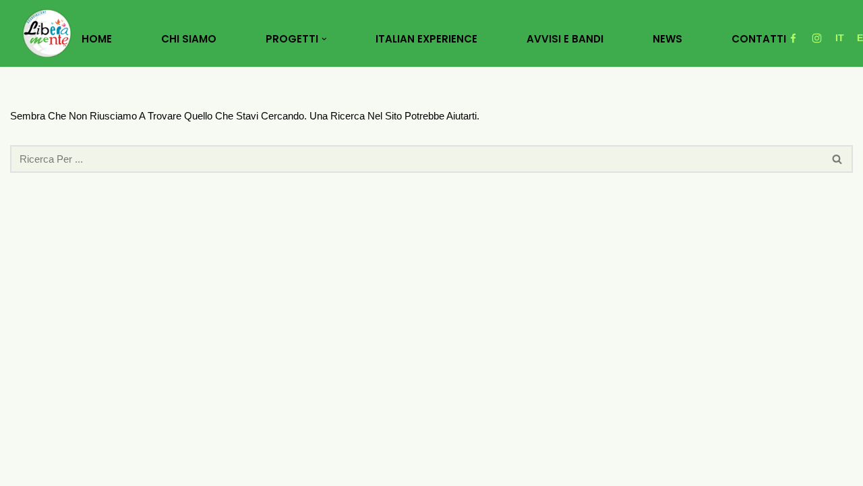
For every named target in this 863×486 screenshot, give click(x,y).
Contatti (759, 39)
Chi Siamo (188, 39)
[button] (324, 39)
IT (840, 38)
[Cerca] (838, 159)
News (667, 39)
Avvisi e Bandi (565, 39)
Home (97, 39)
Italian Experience (426, 39)
